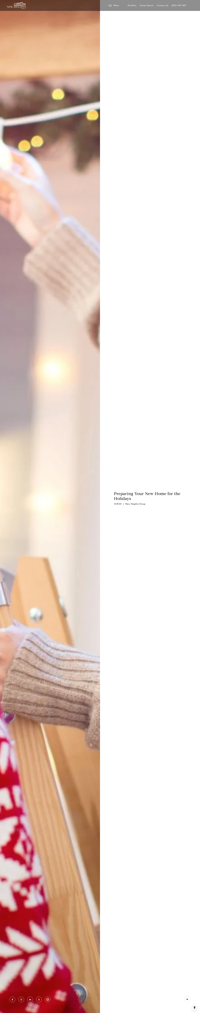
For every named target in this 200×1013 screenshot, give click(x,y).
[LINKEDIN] (30, 999)
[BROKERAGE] (48, 999)
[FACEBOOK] (12, 999)
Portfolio (132, 5)
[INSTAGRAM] (21, 999)
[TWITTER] (39, 999)
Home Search (146, 5)
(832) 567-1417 (179, 5)
